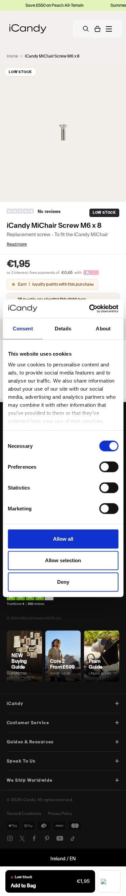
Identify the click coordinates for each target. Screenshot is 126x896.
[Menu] (109, 29)
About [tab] (103, 328)
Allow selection (63, 560)
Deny (63, 582)
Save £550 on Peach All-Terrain (43, 5)
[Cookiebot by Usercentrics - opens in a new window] (89, 308)
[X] (22, 838)
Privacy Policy (60, 813)
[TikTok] (72, 838)
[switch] (108, 467)
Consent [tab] (23, 328)
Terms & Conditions (24, 813)
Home (12, 56)
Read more (17, 244)
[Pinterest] (47, 838)
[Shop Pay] (109, 881)
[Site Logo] (28, 29)
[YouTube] (59, 838)
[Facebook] (34, 838)
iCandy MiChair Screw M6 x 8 (52, 56)
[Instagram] (10, 838)
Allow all (63, 539)
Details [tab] (63, 328)
